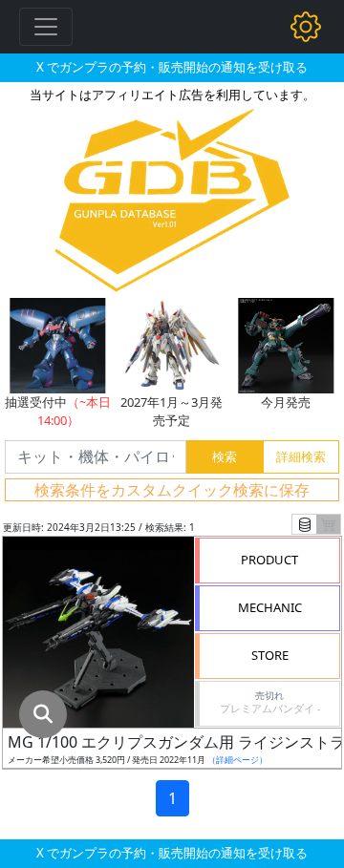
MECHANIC (270, 607)
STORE (270, 655)
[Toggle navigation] (46, 27)
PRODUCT (269, 559)
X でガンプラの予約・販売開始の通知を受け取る (172, 66)
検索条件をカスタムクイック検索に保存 (172, 489)
